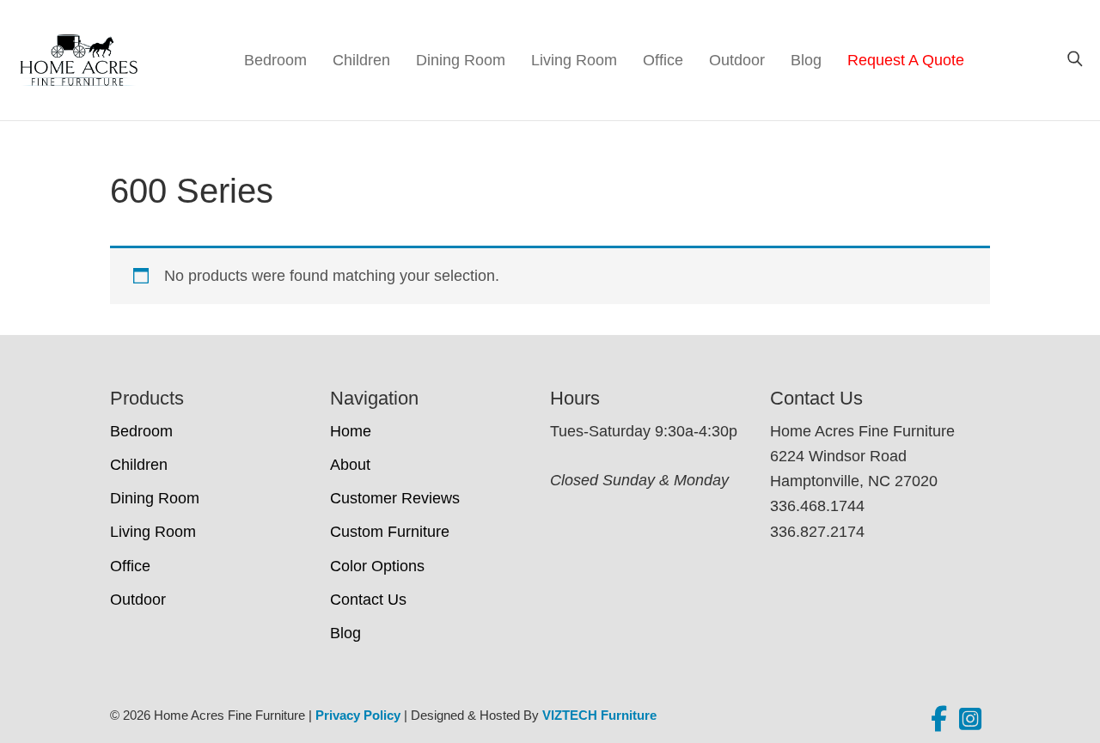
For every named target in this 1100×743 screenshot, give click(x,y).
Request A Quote (905, 60)
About (350, 464)
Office (663, 60)
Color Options (377, 566)
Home (350, 431)
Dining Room (460, 60)
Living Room (574, 60)
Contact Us (368, 599)
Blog (806, 60)
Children (361, 60)
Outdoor (737, 60)
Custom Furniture (389, 531)
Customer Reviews (395, 498)
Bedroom (275, 60)
